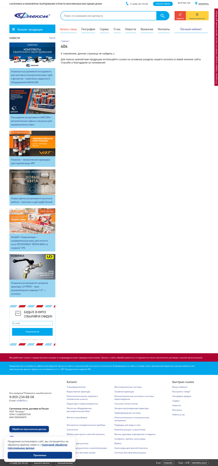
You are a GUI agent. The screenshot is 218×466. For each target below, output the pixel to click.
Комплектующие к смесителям (129, 429)
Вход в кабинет (180, 386)
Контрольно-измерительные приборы (86, 425)
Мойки (117, 443)
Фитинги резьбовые (77, 417)
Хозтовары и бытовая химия (81, 452)
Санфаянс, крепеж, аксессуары (129, 438)
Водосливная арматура (78, 391)
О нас (117, 29)
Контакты (164, 29)
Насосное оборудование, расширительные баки (79, 410)
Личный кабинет (191, 29)
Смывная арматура (124, 391)
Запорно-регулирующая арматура (131, 408)
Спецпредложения (76, 386)
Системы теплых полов (126, 403)
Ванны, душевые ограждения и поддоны (134, 434)
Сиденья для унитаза (77, 443)
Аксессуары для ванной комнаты (131, 448)
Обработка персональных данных (29, 429)
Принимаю (40, 455)
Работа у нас (178, 414)
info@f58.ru (21, 400)
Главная (64, 41)
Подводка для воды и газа (127, 425)
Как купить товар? (181, 391)
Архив (52, 37)
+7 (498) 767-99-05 (18, 463)
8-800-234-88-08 (21, 397)
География (88, 29)
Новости (130, 29)
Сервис (104, 29)
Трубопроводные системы (127, 412)
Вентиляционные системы (128, 386)
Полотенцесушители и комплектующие (87, 448)
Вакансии (147, 29)
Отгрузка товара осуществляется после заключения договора (216, 47)
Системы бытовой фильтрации (130, 452)
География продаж (181, 396)
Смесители (72, 429)
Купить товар (68, 29)
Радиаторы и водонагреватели (82, 403)
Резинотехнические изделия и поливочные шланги (82, 398)
